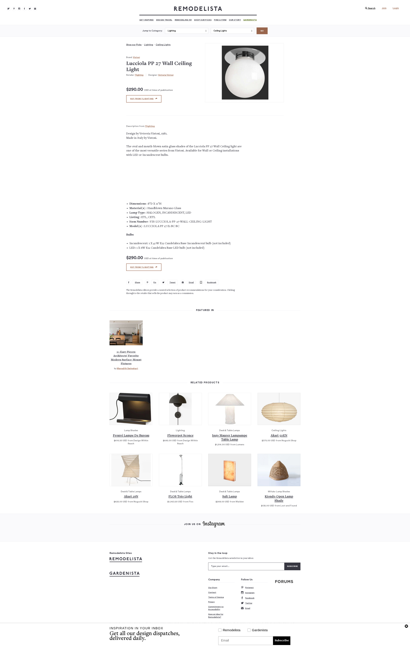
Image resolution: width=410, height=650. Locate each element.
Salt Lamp (229, 496)
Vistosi (136, 57)
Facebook (249, 598)
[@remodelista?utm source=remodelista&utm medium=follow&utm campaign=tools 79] (8, 8)
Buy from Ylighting (142, 99)
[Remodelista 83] (30, 8)
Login (396, 8)
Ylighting (139, 75)
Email (247, 608)
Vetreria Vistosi (165, 75)
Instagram (249, 593)
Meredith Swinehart (127, 368)
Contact (212, 592)
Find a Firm (220, 20)
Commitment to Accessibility (216, 608)
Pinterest (249, 588)
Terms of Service (216, 597)
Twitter (248, 603)
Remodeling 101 (183, 20)
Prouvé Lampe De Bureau (131, 435)
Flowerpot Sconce (180, 435)
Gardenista (250, 20)
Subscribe (282, 640)
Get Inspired (146, 20)
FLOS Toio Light (180, 496)
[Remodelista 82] (24, 8)
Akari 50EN (279, 435)
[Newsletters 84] (35, 8)
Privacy (211, 602)
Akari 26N (131, 496)
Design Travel (164, 20)
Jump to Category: (152, 31)
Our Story (235, 20)
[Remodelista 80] (14, 8)
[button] (369, 8)
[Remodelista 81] (19, 8)
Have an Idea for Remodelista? (215, 615)
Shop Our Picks (203, 20)
